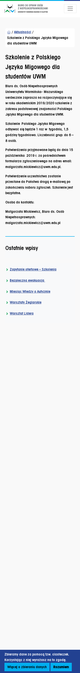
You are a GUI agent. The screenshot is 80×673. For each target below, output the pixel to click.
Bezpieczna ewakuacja (27, 280)
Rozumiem (61, 667)
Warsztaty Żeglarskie (25, 302)
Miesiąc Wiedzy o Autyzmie (30, 291)
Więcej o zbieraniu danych (27, 667)
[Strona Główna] (9, 32)
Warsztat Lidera (22, 313)
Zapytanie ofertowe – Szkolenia (33, 269)
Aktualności (22, 32)
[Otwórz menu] (70, 8)
